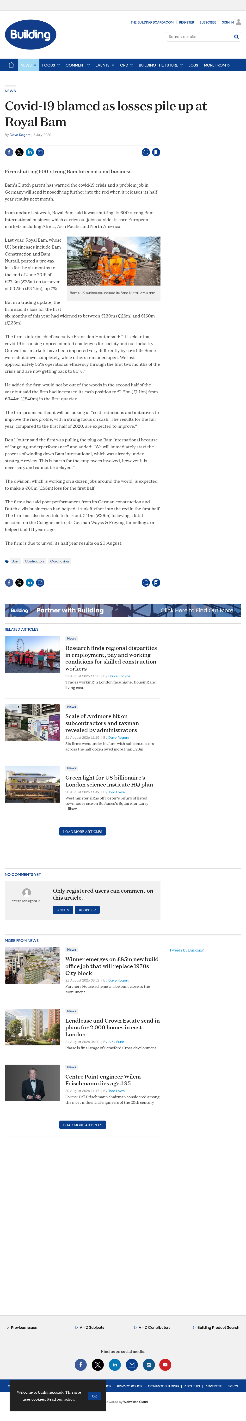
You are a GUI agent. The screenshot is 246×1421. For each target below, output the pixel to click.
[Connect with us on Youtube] (165, 1365)
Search (236, 37)
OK (94, 1395)
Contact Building (163, 1386)
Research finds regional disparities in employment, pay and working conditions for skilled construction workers (111, 658)
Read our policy (60, 1399)
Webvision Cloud (135, 1402)
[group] (215, 65)
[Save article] (156, 152)
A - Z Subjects (92, 1327)
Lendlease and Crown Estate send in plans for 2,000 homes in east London (112, 1027)
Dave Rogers (20, 135)
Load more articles (82, 831)
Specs (233, 1386)
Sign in (96, 142)
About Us (192, 1386)
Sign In (228, 22)
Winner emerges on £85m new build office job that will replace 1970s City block (112, 966)
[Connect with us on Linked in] (115, 1365)
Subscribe (208, 22)
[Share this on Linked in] (29, 152)
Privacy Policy (129, 1386)
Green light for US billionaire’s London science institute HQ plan (109, 781)
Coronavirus (59, 561)
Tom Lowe (116, 792)
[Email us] (132, 1365)
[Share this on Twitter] (19, 152)
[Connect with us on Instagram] (149, 1365)
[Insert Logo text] (30, 48)
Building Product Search (218, 1327)
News (10, 90)
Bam (15, 561)
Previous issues (24, 1327)
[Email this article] (40, 152)
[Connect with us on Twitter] (98, 1365)
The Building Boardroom (152, 22)
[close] (160, 142)
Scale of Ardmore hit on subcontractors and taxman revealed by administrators (102, 723)
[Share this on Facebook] (9, 152)
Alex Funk (116, 1042)
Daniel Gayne (119, 676)
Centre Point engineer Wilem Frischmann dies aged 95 (103, 1080)
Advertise (213, 1386)
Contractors (34, 561)
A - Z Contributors (154, 1327)
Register (186, 22)
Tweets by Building (186, 950)
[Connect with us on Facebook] (80, 1365)
